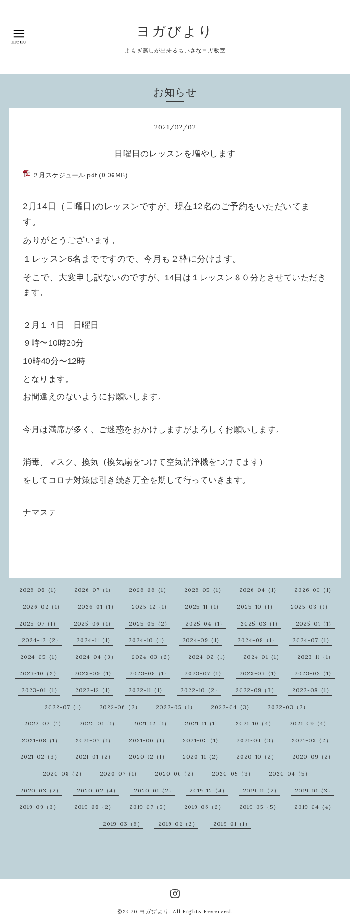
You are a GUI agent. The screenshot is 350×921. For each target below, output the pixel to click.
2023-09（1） (94, 673)
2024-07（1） (312, 639)
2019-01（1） (232, 823)
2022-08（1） (312, 690)
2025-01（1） (315, 623)
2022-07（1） (64, 707)
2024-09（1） (202, 639)
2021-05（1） (202, 740)
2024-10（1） (148, 639)
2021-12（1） (151, 723)
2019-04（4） (314, 806)
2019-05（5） (259, 806)
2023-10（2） (39, 673)
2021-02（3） (40, 756)
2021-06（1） (148, 740)
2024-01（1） (262, 656)
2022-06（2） (120, 707)
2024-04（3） (96, 656)
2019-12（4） (209, 790)
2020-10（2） (257, 756)
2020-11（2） (202, 756)
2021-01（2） (94, 756)
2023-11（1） (315, 656)
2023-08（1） (149, 673)
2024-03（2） (152, 656)
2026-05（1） (204, 589)
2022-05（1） (176, 707)
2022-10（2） (200, 690)
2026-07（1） (94, 589)
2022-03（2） (288, 707)
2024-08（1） (257, 639)
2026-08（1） (39, 589)
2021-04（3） (257, 740)
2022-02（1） (44, 723)
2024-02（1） (208, 656)
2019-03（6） (123, 823)
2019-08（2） (94, 806)
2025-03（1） (261, 623)
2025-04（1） (205, 623)
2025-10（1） (256, 606)
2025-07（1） (39, 623)
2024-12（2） (42, 639)
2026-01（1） (97, 606)
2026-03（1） (314, 589)
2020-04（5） (290, 773)
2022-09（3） (256, 690)
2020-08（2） (64, 773)
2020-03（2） (41, 790)
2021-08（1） (41, 740)
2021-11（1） (203, 723)
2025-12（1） (151, 606)
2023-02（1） (314, 673)
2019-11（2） (261, 790)
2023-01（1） (40, 690)
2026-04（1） (259, 589)
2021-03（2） (312, 740)
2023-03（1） (259, 673)
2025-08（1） (311, 606)
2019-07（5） (149, 806)
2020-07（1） (120, 773)
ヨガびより (175, 31)
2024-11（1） (95, 639)
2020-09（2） (313, 756)
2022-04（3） (231, 707)
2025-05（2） (149, 623)
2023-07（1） (204, 673)
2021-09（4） (309, 723)
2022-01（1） (98, 723)
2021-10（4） (255, 723)
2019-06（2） (204, 806)
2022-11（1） (147, 690)
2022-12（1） (94, 690)
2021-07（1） (95, 740)
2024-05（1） (40, 656)
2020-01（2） (154, 790)
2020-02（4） (98, 790)
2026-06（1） (149, 589)
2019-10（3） (314, 790)
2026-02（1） (43, 606)
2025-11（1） (203, 606)
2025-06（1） (94, 623)
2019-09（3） (39, 806)
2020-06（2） (176, 773)
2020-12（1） (148, 756)
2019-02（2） (178, 823)
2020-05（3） (233, 773)
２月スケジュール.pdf (64, 175)
